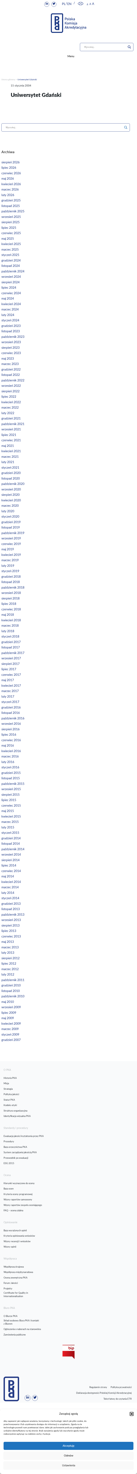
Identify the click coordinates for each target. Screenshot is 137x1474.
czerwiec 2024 (11, 293)
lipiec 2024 (8, 287)
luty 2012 (7, 974)
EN (69, 4)
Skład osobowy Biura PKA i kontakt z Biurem (21, 1322)
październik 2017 (12, 653)
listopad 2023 (10, 331)
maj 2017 (7, 680)
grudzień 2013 (11, 903)
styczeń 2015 (10, 832)
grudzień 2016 (11, 707)
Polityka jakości (11, 1094)
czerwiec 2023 (11, 353)
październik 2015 (12, 783)
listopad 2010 (10, 990)
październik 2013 (12, 914)
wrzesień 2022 (11, 385)
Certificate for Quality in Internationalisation (16, 1294)
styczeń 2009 (10, 1034)
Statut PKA (9, 1100)
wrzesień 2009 (11, 1007)
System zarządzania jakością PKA (20, 1152)
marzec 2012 (10, 969)
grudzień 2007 (11, 1039)
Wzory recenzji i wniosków (17, 1241)
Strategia (8, 1089)
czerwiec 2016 (11, 740)
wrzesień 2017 (11, 658)
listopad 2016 (10, 712)
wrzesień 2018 (11, 592)
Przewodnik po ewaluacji (16, 1158)
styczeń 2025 (10, 254)
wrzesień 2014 (11, 854)
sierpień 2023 (10, 347)
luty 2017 (7, 696)
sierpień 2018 (10, 598)
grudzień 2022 (11, 369)
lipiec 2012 (8, 963)
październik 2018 (12, 587)
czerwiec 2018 (11, 609)
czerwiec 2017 (11, 674)
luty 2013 (7, 952)
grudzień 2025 (11, 200)
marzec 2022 (10, 407)
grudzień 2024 (11, 260)
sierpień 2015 (10, 794)
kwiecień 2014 (11, 881)
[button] (131, 1414)
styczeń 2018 (10, 636)
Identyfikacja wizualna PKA (17, 1116)
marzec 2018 (10, 625)
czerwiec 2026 (11, 173)
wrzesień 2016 (11, 723)
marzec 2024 (10, 309)
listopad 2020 (10, 478)
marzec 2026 (10, 189)
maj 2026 (7, 178)
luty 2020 (7, 511)
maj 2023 (7, 358)
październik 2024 (12, 271)
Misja (6, 1083)
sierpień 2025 (10, 222)
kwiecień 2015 (11, 816)
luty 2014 (7, 892)
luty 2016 (7, 762)
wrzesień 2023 (11, 342)
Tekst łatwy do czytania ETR (117, 1399)
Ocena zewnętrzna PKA (15, 1278)
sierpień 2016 (10, 729)
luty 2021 (7, 462)
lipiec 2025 (8, 227)
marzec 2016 (10, 756)
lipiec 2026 (8, 167)
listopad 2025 (10, 206)
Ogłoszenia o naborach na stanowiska (22, 1329)
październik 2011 (12, 980)
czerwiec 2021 (11, 440)
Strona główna (8, 79)
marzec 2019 (10, 560)
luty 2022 (7, 413)
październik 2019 (12, 533)
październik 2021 (12, 424)
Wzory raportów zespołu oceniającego (23, 1205)
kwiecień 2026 (11, 184)
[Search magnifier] (129, 47)
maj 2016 (7, 745)
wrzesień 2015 (11, 789)
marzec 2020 (10, 505)
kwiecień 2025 (11, 244)
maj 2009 (7, 1018)
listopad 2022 (10, 374)
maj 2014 (7, 876)
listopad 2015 (10, 778)
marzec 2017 (10, 691)
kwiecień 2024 (11, 304)
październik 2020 (12, 483)
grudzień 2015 (11, 772)
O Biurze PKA (10, 1316)
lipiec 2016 (8, 734)
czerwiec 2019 (11, 543)
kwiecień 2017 (11, 685)
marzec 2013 (10, 947)
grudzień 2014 (11, 838)
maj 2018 (7, 614)
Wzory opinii (10, 1247)
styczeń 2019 (10, 571)
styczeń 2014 (10, 898)
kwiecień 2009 (11, 1023)
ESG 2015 (9, 1163)
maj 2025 (7, 238)
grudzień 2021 (11, 418)
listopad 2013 (10, 909)
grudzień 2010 (11, 985)
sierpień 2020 (10, 494)
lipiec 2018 (8, 603)
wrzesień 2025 (11, 216)
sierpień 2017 (10, 663)
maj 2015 (7, 811)
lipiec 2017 (8, 669)
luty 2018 (7, 631)
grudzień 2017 (11, 642)
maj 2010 (7, 1001)
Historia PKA (10, 1078)
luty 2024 (7, 315)
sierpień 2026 (10, 162)
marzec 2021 (10, 456)
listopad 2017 (10, 647)
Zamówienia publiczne (15, 1335)
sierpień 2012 (10, 958)
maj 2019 (7, 549)
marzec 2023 (10, 364)
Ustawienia (68, 1465)
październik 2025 (12, 211)
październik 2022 (12, 380)
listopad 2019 (10, 527)
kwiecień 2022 (11, 402)
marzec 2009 (10, 1029)
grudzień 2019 (11, 522)
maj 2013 (7, 941)
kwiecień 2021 (11, 451)
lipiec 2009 (8, 1012)
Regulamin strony (98, 1387)
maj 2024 (7, 298)
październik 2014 (12, 849)
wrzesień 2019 (11, 538)
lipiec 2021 (8, 434)
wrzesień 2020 (11, 489)
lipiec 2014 (8, 865)
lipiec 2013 (8, 930)
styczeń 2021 (10, 467)
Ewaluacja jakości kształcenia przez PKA (24, 1136)
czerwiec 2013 (11, 936)
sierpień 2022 (10, 391)
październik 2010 (12, 996)
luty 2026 (7, 195)
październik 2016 (12, 718)
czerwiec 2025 (11, 233)
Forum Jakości (11, 1283)
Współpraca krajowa (14, 1267)
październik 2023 (12, 336)
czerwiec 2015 (11, 805)
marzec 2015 (10, 821)
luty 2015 (7, 827)
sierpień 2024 (10, 282)
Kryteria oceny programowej (18, 1194)
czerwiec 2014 (11, 871)
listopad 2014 (10, 843)
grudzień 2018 (11, 576)
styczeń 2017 (10, 701)
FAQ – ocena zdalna (13, 1210)
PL (63, 4)
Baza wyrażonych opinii (15, 1230)
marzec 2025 (10, 249)
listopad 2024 (10, 265)
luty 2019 (7, 565)
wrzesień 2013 (11, 920)
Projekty (8, 1289)
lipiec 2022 (8, 396)
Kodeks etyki (10, 1105)
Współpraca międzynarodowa (18, 1272)
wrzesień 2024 (11, 276)
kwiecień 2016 (11, 751)
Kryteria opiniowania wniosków (19, 1236)
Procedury (9, 1141)
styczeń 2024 (10, 320)
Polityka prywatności (121, 1387)
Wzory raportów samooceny (18, 1200)
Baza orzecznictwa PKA (15, 1147)
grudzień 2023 (11, 325)
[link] (80, 4)
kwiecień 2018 (11, 620)
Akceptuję (68, 1446)
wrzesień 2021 (11, 429)
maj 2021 (7, 445)
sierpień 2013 (10, 925)
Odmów (68, 1455)
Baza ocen (9, 1189)
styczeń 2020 (10, 516)
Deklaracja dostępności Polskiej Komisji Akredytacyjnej (104, 1393)
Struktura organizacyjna (15, 1111)
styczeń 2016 (10, 767)
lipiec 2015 (8, 800)
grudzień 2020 (11, 473)
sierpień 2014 (10, 860)
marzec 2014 (10, 887)
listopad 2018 (10, 582)
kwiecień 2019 (11, 554)
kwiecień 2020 (11, 500)
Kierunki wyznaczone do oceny (19, 1183)
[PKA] (68, 23)
